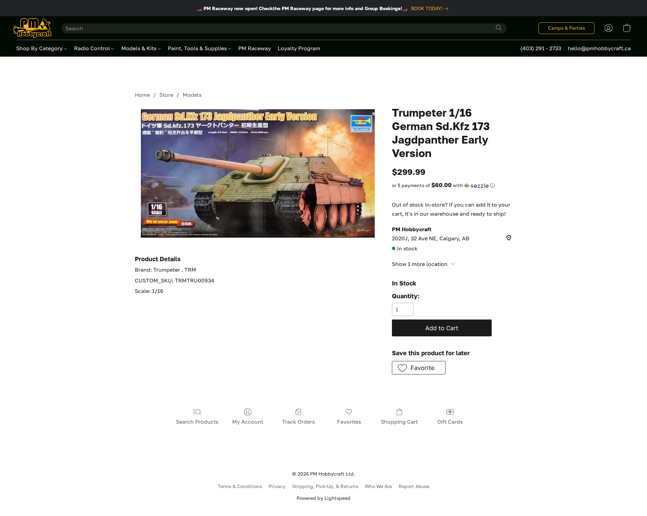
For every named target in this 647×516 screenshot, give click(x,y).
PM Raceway (254, 48)
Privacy (277, 486)
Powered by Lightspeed (323, 498)
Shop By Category (40, 48)
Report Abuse (414, 486)
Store (166, 94)
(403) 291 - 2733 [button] (540, 48)
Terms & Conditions (240, 486)
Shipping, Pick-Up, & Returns (325, 486)
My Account (247, 421)
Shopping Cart (399, 421)
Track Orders (298, 421)
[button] (32, 28)
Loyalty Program (299, 48)
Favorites (349, 421)
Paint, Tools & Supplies (198, 48)
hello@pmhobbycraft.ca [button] (599, 48)
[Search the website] (499, 27)
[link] (431, 8)
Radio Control (92, 48)
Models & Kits (139, 48)
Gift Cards (450, 421)
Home (142, 94)
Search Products (197, 421)
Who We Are (378, 486)
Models (192, 94)
